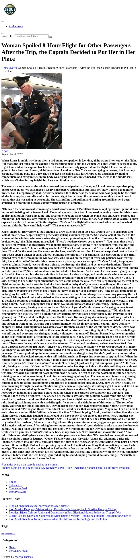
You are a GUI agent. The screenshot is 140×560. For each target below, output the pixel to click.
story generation (8, 533)
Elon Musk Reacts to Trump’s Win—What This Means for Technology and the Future (58, 519)
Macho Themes (24, 556)
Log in (12, 481)
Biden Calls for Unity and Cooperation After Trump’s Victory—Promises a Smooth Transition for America (70, 515)
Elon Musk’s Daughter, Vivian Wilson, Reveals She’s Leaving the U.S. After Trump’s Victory (62, 509)
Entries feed (15, 485)
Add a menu (16, 26)
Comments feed (18, 488)
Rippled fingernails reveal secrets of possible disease (39, 505)
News (4, 151)
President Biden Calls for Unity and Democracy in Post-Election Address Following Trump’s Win (65, 512)
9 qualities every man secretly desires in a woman (29, 464)
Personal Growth (18, 550)
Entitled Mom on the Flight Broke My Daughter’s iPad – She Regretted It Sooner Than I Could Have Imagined (65, 467)
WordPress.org (17, 491)
